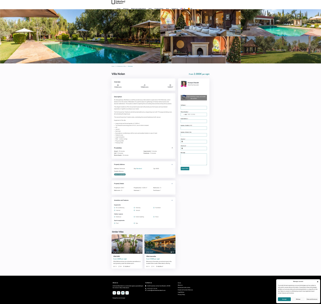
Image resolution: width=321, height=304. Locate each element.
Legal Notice (181, 292)
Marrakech (139, 168)
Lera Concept (121, 298)
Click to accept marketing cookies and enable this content (194, 97)
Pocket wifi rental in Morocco (185, 290)
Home (118, 8)
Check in (183, 139)
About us (125, 8)
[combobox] (184, 114)
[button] (317, 281)
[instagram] (127, 293)
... (134, 263)
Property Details (119, 183)
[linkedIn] (114, 293)
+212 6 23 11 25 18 (152, 288)
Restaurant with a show (184, 287)
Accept (284, 299)
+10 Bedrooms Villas (121, 66)
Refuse (298, 299)
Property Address (119, 164)
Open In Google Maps (120, 174)
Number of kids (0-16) (186, 132)
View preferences (312, 299)
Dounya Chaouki (193, 83)
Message (183, 152)
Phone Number (185, 112)
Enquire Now (184, 168)
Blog (167, 8)
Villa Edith (116, 256)
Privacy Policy (181, 294)
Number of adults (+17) (186, 125)
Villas (150, 8)
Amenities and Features (121, 200)
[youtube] (123, 293)
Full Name (183, 105)
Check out (183, 145)
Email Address (184, 118)
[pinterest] (118, 293)
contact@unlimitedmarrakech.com (156, 290)
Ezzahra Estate (159, 8)
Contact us (175, 8)
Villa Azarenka (151, 256)
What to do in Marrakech (138, 8)
